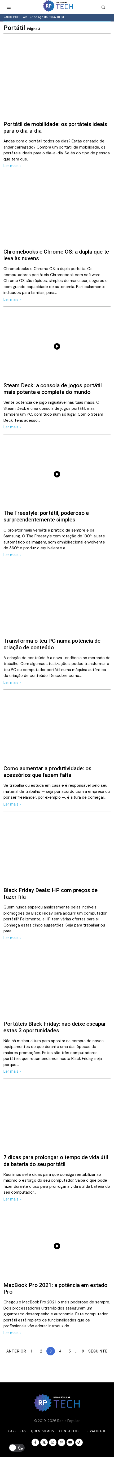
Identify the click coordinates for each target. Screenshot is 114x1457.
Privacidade (95, 1431)
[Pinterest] (61, 1442)
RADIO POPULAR (15, 17)
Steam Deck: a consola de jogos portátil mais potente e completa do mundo (52, 388)
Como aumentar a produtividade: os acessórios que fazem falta (47, 771)
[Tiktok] (79, 1442)
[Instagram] (53, 1442)
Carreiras (17, 1431)
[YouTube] (70, 1442)
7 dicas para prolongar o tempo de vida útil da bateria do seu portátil (55, 1160)
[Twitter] (44, 1442)
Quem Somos (42, 1431)
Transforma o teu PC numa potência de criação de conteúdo (51, 644)
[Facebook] (35, 1442)
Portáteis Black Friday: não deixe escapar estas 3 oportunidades (54, 1027)
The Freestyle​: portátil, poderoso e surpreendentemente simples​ (46, 516)
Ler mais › (12, 165)
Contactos (69, 1431)
